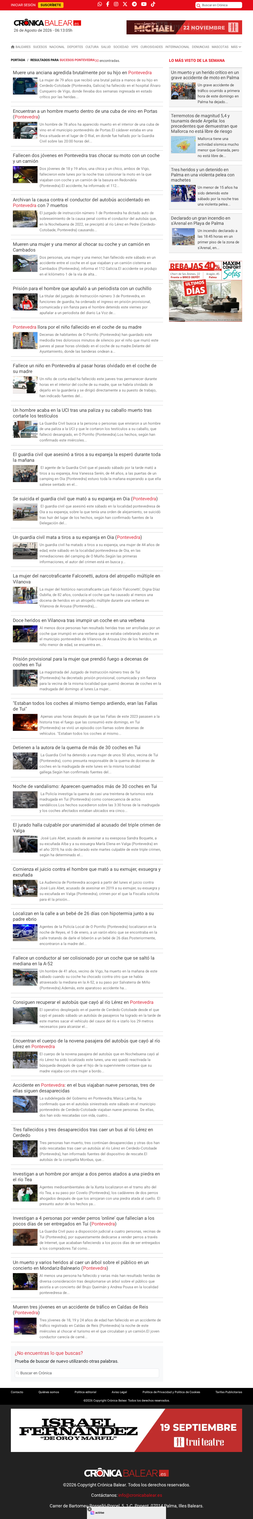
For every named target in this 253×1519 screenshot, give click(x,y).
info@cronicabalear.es (140, 1495)
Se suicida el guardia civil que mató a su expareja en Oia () (85, 499)
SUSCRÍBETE (51, 5)
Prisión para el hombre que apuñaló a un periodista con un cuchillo (82, 288)
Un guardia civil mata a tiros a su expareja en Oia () (77, 537)
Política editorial (85, 1392)
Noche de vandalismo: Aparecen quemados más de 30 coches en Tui (85, 786)
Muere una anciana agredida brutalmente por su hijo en (82, 72)
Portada (18, 60)
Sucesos (40, 47)
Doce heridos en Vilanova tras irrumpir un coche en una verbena (79, 620)
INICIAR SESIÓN (23, 5)
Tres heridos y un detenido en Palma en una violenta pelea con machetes (202, 175)
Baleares (23, 47)
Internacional (177, 47)
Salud (106, 47)
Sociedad (121, 47)
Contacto (17, 1392)
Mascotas (220, 47)
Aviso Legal (119, 1392)
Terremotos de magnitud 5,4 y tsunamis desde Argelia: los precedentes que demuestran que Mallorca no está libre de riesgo (204, 123)
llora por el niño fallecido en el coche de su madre (77, 327)
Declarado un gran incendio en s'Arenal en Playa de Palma (200, 221)
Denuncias (200, 47)
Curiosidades (152, 47)
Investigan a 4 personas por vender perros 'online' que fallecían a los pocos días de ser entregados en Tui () (83, 1221)
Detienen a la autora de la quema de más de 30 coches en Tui (77, 747)
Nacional (57, 47)
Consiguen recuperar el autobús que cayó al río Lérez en (83, 1002)
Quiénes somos (49, 1392)
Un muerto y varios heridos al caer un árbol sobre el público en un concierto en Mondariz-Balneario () (81, 1265)
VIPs (134, 47)
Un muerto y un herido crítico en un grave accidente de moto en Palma (205, 75)
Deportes (75, 47)
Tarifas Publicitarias (228, 1392)
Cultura (92, 47)
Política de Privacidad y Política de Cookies (171, 1392)
